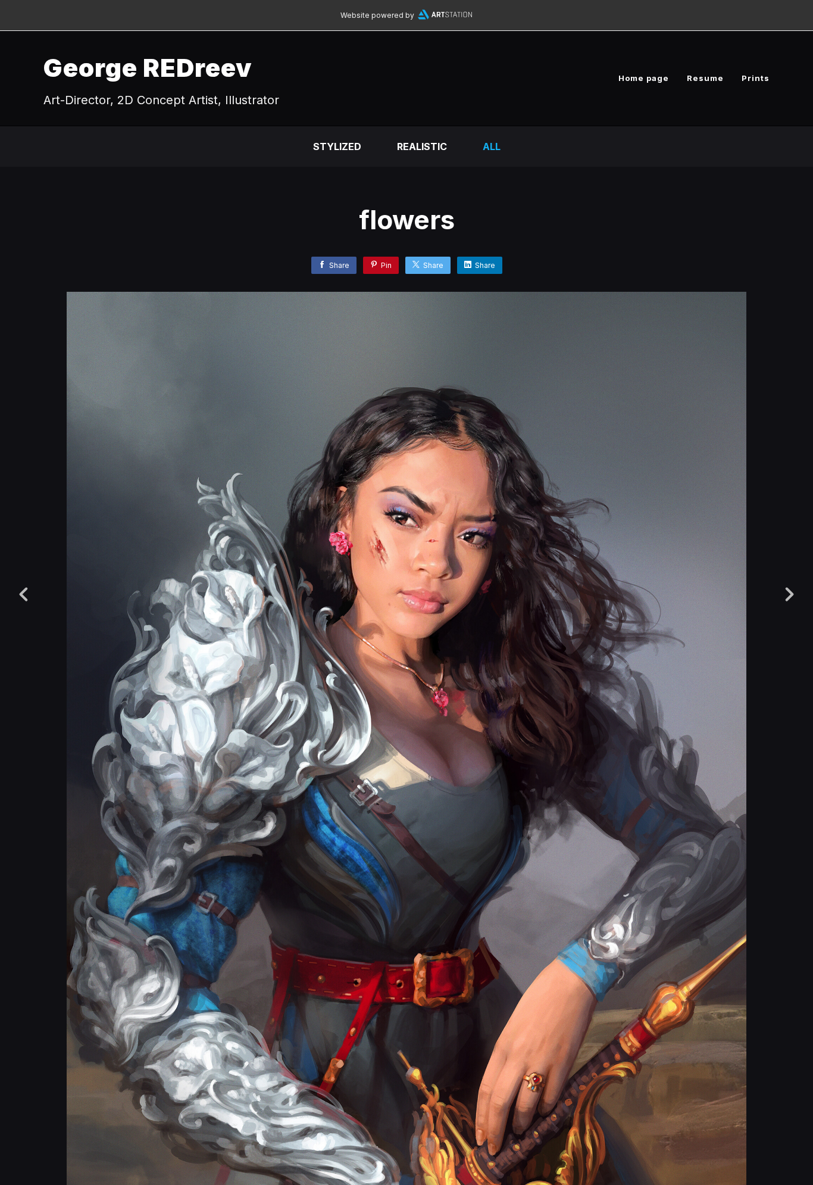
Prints (756, 78)
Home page (643, 78)
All (492, 146)
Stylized (337, 146)
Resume (705, 78)
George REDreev (147, 67)
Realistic (422, 146)
